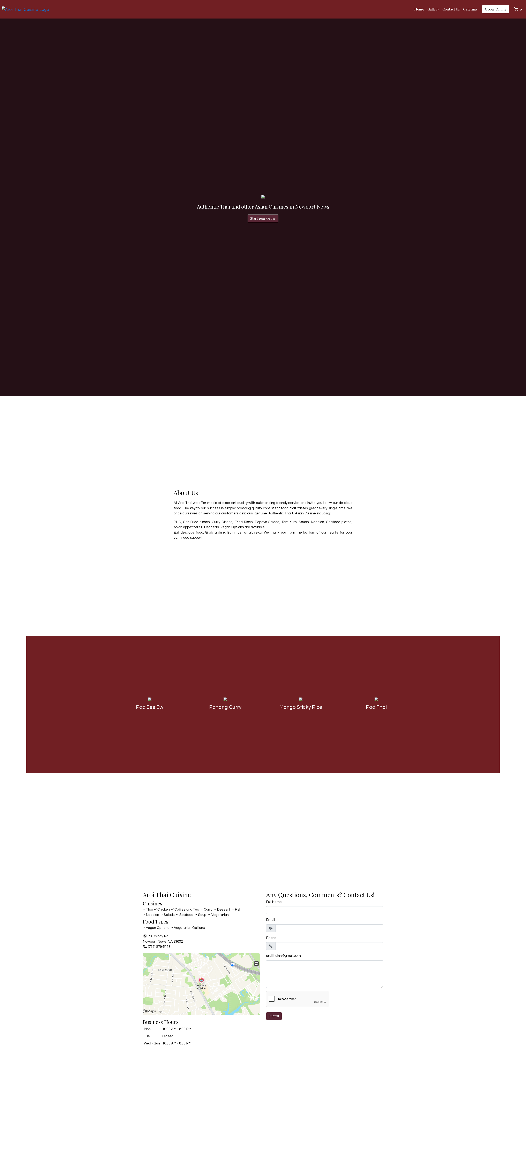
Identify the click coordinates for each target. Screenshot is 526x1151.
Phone (271, 938)
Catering (470, 9)
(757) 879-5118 (159, 947)
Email (270, 920)
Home (419, 9)
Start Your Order (263, 218)
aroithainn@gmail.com (283, 956)
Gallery (433, 9)
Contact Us (451, 9)
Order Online (495, 9)
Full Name (274, 902)
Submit (274, 1016)
